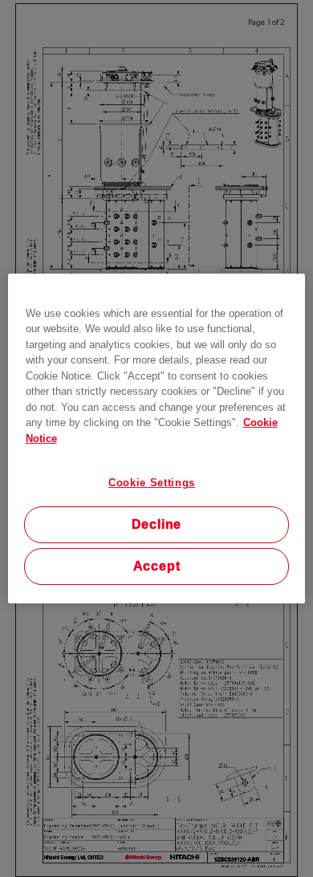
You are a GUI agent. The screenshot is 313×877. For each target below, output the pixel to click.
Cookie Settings (151, 483)
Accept (157, 566)
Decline (157, 524)
